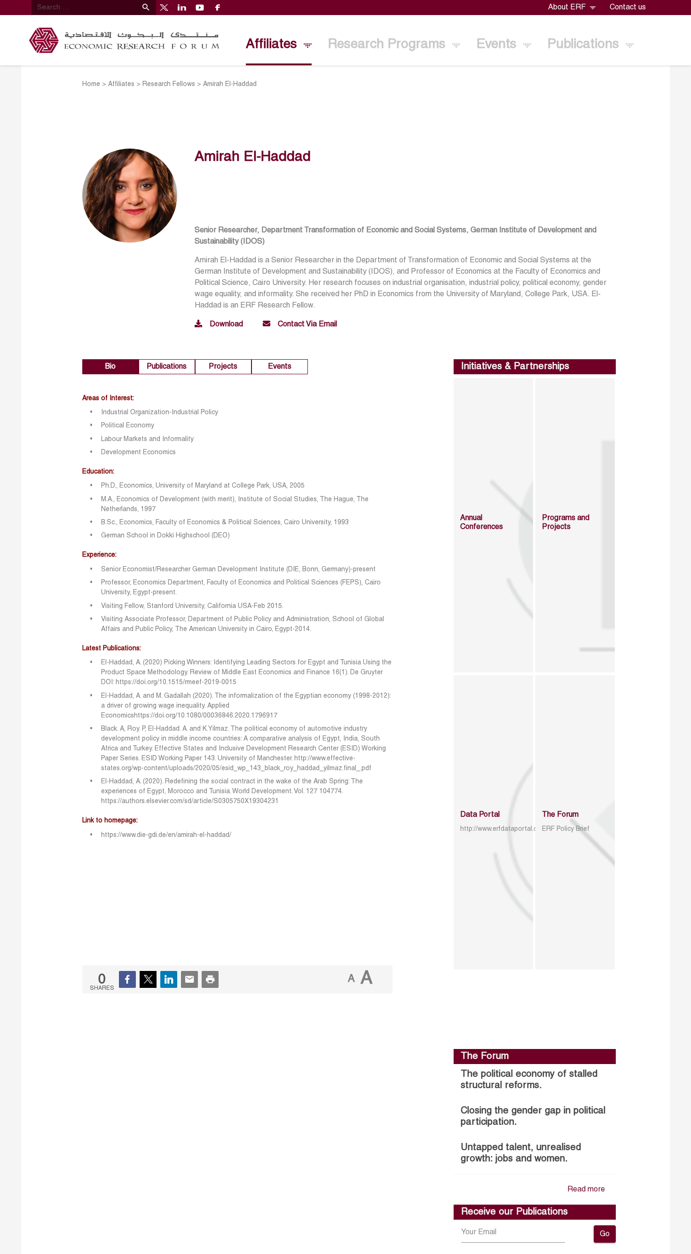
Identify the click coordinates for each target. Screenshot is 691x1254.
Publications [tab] (167, 366)
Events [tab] (279, 366)
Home (91, 84)
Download (226, 324)
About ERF (568, 7)
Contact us (628, 7)
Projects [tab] (223, 366)
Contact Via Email (307, 324)
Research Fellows (168, 84)
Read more (586, 1189)
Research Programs (388, 45)
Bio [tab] (110, 366)
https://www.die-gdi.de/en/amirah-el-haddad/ (167, 835)
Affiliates (273, 45)
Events (498, 45)
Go (605, 1234)
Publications (585, 45)
